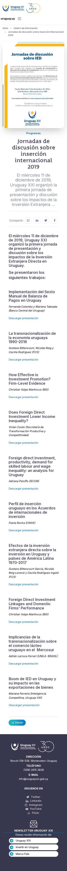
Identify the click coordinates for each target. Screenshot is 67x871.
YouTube (35, 808)
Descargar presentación (23, 318)
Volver (18, 722)
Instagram (35, 805)
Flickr (34, 812)
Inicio (5, 28)
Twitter (35, 797)
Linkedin (35, 800)
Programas (33, 133)
